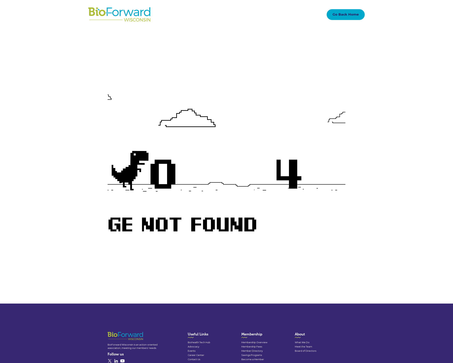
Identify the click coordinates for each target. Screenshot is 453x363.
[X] (110, 361)
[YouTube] (122, 361)
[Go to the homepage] (119, 336)
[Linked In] (116, 361)
